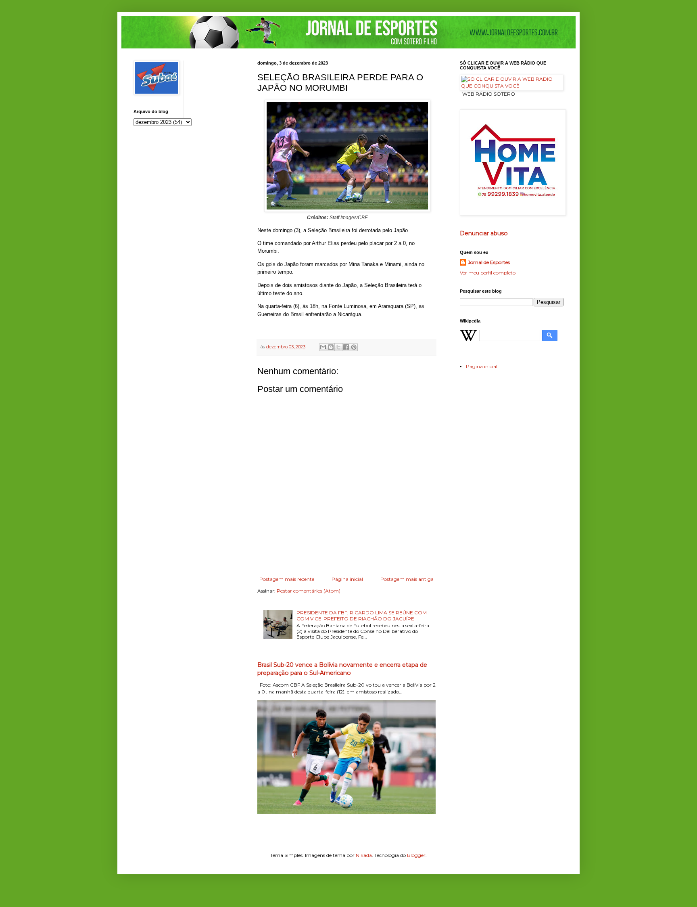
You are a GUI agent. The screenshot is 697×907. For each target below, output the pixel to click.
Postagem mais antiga (407, 579)
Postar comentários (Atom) (308, 591)
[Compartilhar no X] (338, 347)
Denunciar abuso (484, 233)
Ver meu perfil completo (487, 273)
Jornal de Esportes (489, 262)
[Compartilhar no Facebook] (346, 347)
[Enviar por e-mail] (323, 347)
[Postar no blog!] (331, 347)
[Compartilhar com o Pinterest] (354, 347)
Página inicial (347, 579)
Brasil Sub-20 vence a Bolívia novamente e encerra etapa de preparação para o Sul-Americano (342, 669)
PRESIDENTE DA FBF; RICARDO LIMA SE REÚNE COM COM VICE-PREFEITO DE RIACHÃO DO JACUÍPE (361, 615)
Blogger (416, 855)
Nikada (364, 855)
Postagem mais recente (286, 579)
